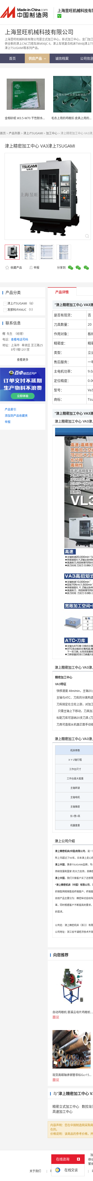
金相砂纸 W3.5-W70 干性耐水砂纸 (26, 118)
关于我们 (35, 1171)
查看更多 (22, 360)
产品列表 (14, 133)
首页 (3, 133)
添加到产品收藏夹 (16, 416)
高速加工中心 (62, 1111)
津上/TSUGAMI (33, 133)
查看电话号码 (19, 339)
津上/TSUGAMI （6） (21, 303)
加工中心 (51, 133)
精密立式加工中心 (65, 1106)
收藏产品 (16, 268)
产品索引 (10, 409)
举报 (36, 268)
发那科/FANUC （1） (21, 310)
